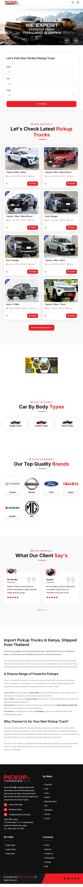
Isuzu (46, 793)
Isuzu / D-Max (12, 304)
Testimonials (49, 858)
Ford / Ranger (51, 216)
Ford (46, 789)
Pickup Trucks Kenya (26, 877)
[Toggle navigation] (78, 2)
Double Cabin (10, 849)
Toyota (47, 818)
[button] (37, 610)
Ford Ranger (39, 711)
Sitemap (47, 862)
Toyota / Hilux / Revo (16, 172)
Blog (46, 866)
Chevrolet (48, 785)
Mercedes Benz (50, 802)
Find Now (43, 104)
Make (9, 67)
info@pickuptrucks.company (19, 815)
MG (45, 806)
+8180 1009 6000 (15, 805)
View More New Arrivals (40, 328)
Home (46, 845)
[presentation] (67, 40)
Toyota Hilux (34, 693)
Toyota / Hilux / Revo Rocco (58, 172)
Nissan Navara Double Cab (67, 705)
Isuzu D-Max (32, 699)
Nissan (47, 814)
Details (34, 183)
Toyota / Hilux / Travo (55, 304)
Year (8, 79)
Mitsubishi (48, 810)
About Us (48, 849)
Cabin (9, 90)
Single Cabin (10, 845)
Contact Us (48, 854)
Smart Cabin (10, 854)
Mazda (47, 797)
